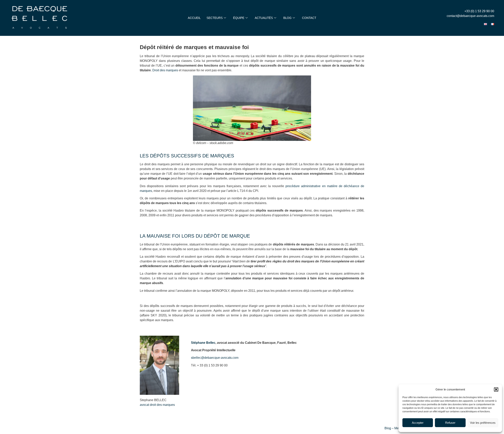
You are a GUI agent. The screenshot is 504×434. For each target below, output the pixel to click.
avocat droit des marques (157, 404)
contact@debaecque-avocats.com (470, 16)
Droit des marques (165, 70)
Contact (309, 18)
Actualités (264, 18)
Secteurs (215, 18)
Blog (287, 18)
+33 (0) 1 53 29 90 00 (479, 11)
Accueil (194, 18)
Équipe (238, 18)
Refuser (450, 422)
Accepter (417, 422)
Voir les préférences (483, 422)
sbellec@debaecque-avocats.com (214, 357)
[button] (496, 389)
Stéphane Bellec (203, 342)
